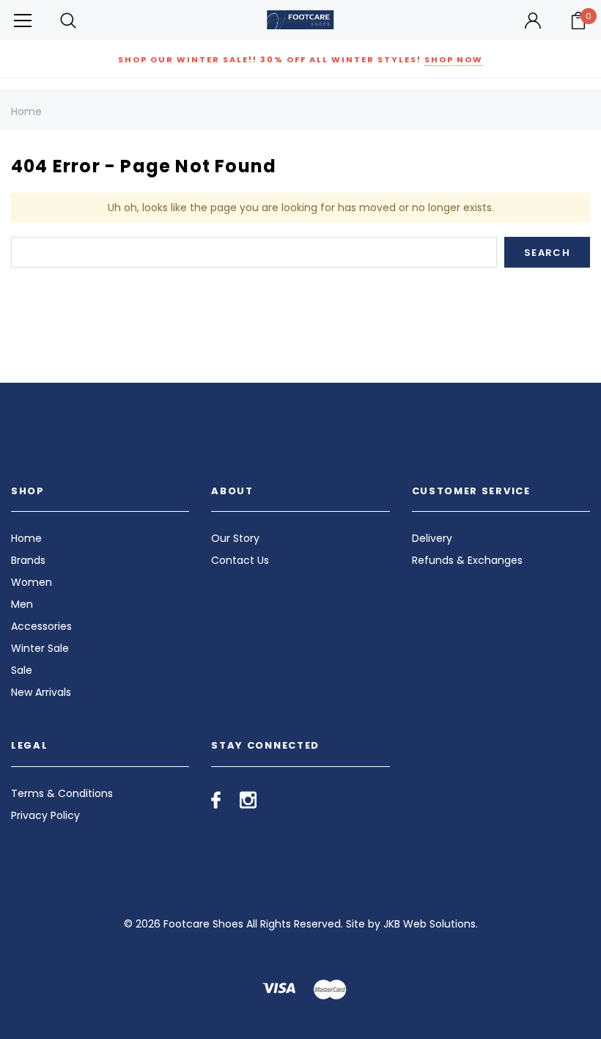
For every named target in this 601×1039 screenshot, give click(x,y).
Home (26, 111)
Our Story (235, 538)
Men (22, 604)
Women (31, 582)
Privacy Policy (45, 815)
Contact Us (240, 560)
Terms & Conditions (62, 793)
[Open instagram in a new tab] (248, 800)
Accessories (41, 626)
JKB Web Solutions (429, 924)
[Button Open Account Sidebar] (533, 20)
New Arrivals (41, 692)
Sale (21, 670)
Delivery (432, 538)
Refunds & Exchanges (467, 560)
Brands (28, 560)
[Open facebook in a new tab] (216, 800)
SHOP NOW (453, 59)
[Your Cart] (578, 20)
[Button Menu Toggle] (22, 20)
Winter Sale (40, 648)
